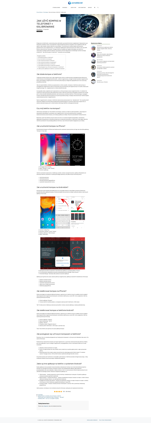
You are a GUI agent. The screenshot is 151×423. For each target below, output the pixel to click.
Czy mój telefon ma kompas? (45, 59)
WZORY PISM (73, 7)
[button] (98, 7)
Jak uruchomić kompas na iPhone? (46, 60)
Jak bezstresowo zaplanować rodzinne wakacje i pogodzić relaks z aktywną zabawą (105, 49)
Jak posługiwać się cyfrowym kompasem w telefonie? (51, 67)
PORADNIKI (64, 7)
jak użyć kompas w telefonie (55, 395)
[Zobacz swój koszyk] (94, 7)
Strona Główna (39, 12)
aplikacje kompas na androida (43, 395)
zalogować (45, 406)
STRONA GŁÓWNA (56, 7)
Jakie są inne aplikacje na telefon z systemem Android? (51, 68)
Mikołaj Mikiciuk (39, 29)
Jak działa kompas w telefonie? (45, 57)
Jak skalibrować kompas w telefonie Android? (49, 65)
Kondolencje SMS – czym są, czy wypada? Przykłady (48, 398)
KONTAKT (90, 7)
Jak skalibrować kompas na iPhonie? (46, 63)
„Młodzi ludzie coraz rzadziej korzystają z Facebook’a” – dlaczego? (51, 397)
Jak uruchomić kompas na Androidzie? (47, 62)
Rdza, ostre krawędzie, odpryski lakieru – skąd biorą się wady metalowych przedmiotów (105, 55)
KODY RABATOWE (82, 7)
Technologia (45, 12)
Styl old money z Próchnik (102, 82)
